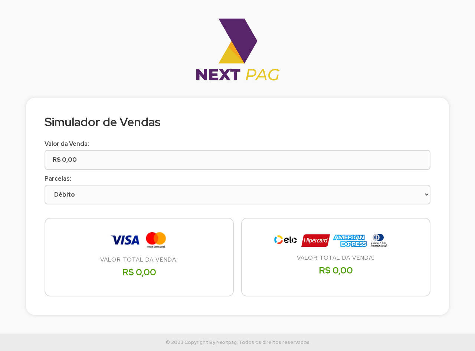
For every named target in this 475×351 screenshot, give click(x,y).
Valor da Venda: (67, 144)
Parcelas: (58, 179)
